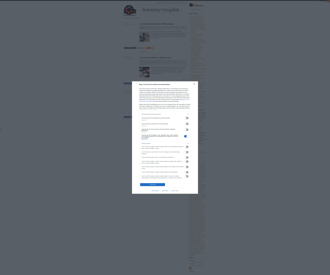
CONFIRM (152, 184)
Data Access (165, 190)
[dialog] (165, 137)
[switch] (186, 118)
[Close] (194, 84)
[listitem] (165, 114)
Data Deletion (155, 190)
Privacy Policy (174, 190)
